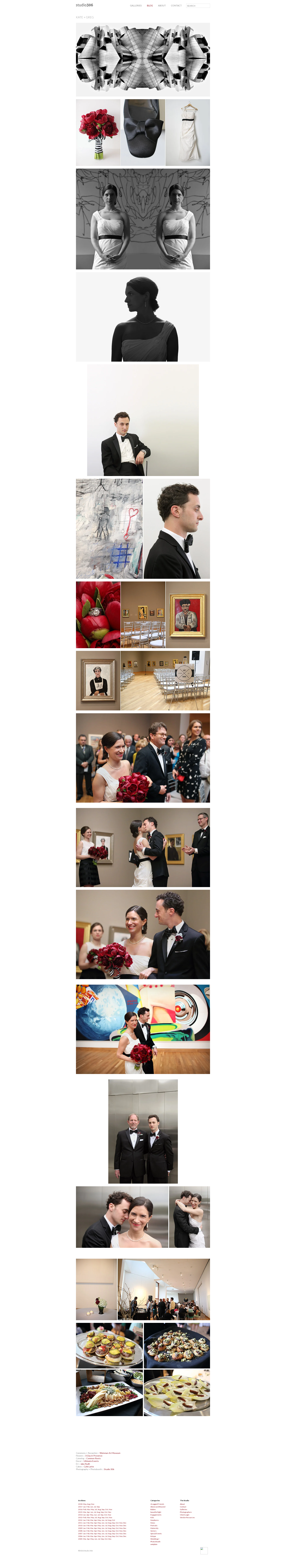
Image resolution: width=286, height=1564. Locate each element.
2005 (80, 1539)
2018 (80, 1504)
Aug (88, 1504)
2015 (80, 1512)
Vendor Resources (187, 1517)
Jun (91, 1507)
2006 (80, 1536)
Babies (153, 1509)
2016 (80, 1509)
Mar (88, 1509)
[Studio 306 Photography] (84, 5)
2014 (80, 1515)
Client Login (184, 1515)
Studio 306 (109, 1469)
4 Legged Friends (157, 1504)
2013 (80, 1517)
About (182, 1504)
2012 (80, 1520)
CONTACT (176, 5)
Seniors (153, 1531)
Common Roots (93, 1458)
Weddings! (154, 1539)
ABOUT (162, 5)
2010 (80, 1525)
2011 (80, 1523)
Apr (88, 1512)
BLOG (150, 5)
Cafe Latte (89, 1466)
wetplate (153, 1544)
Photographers (186, 1512)
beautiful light (155, 1512)
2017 (80, 1507)
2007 (80, 1533)
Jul (95, 1507)
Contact (183, 1507)
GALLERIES (136, 5)
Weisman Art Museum (110, 1453)
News (152, 1523)
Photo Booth (155, 1541)
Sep (98, 1507)
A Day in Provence (93, 1455)
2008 (80, 1531)
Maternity (154, 1528)
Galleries (183, 1509)
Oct (106, 1509)
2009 (80, 1528)
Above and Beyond (157, 1507)
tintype (153, 1536)
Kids (152, 1517)
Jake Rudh (85, 1464)
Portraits (153, 1525)
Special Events (156, 1533)
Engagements (155, 1515)
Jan (84, 1507)
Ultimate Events (91, 1461)
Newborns (154, 1520)
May (84, 1504)
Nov (92, 1504)
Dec (109, 1512)
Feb (88, 1507)
